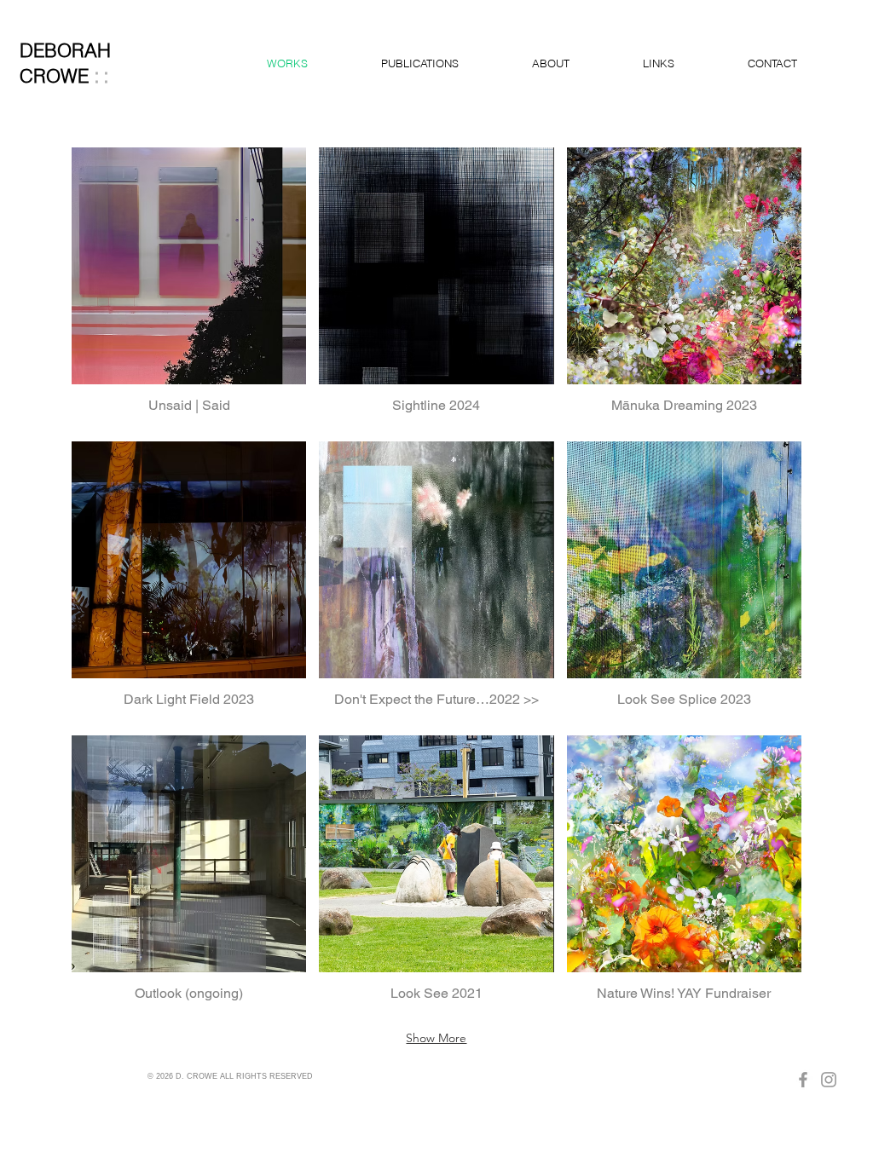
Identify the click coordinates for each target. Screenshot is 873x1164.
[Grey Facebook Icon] (803, 1079)
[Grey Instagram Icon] (828, 1079)
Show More (436, 1038)
